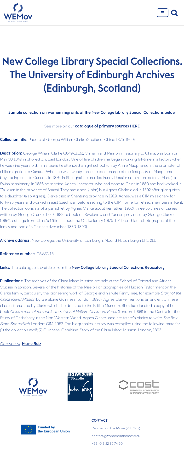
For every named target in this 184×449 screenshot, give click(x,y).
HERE (135, 126)
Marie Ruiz (31, 344)
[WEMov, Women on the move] (18, 12)
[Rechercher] (174, 12)
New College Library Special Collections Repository (118, 268)
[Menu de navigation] (162, 12)
